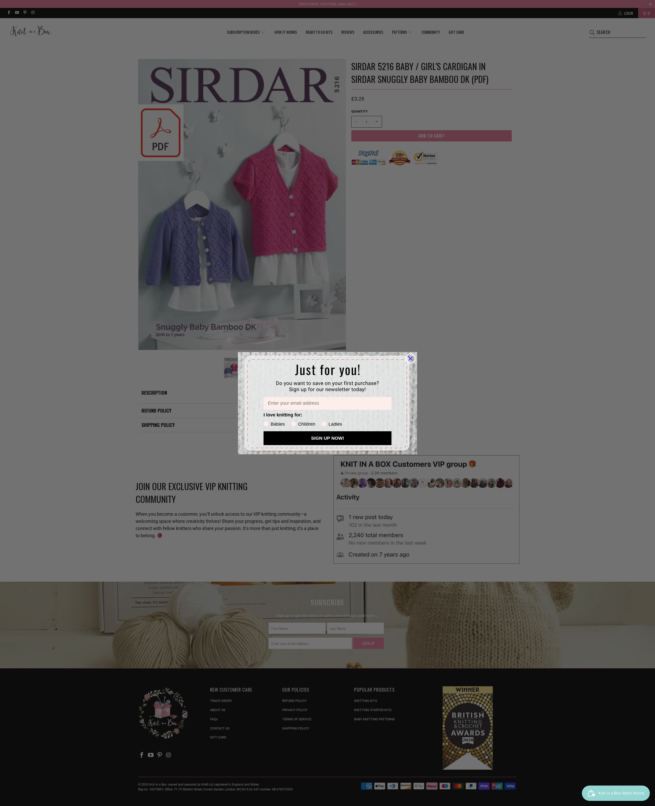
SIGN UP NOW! (327, 438)
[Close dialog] (410, 358)
